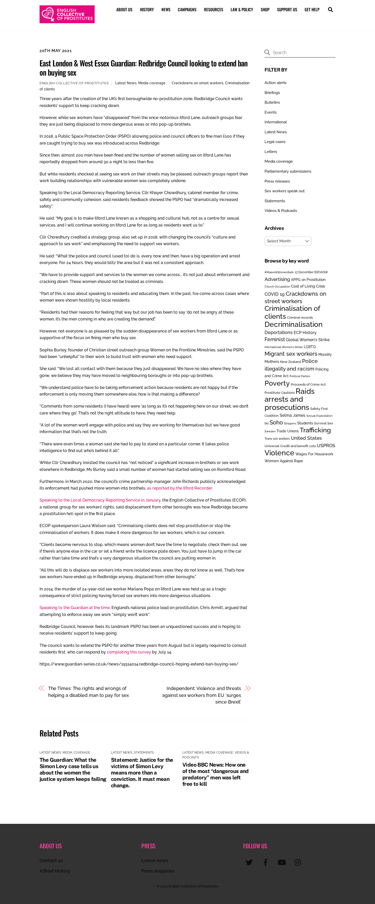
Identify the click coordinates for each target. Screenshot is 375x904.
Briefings (272, 92)
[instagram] (299, 862)
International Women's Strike (284, 347)
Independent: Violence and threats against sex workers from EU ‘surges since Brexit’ (201, 695)
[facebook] (266, 862)
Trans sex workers (277, 439)
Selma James (292, 415)
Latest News (125, 83)
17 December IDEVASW (311, 272)
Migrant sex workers (291, 353)
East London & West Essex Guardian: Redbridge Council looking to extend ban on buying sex (143, 67)
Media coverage (151, 83)
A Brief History (55, 871)
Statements (144, 752)
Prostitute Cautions (280, 392)
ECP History (305, 332)
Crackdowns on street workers (197, 83)
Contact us (51, 860)
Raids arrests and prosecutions (290, 399)
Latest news (154, 860)
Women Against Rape (284, 461)
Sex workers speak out (285, 191)
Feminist (275, 339)
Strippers (290, 423)
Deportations (279, 332)
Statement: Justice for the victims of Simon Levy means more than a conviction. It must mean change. (142, 773)
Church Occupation (277, 286)
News (165, 9)
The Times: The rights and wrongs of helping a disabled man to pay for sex (88, 692)
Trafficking (315, 430)
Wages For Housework (314, 454)
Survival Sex (323, 423)
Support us (287, 9)
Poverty (277, 383)
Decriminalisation (294, 324)
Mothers (272, 361)
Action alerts (275, 82)
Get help (312, 9)
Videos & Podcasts (281, 210)
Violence (279, 453)
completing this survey (129, 652)
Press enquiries (157, 871)
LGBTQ (310, 346)
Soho (276, 422)
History (147, 9)
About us (124, 9)
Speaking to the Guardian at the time (75, 607)
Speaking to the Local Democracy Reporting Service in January (100, 500)
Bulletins (272, 102)
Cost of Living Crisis (308, 286)
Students (305, 423)
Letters (271, 151)
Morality (325, 354)
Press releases (277, 181)
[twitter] (250, 862)
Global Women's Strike (308, 339)
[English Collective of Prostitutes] (67, 21)
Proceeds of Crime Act (308, 384)
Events (271, 112)
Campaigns (187, 9)
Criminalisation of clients (292, 312)
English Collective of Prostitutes (74, 83)
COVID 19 (275, 294)
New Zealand (290, 362)
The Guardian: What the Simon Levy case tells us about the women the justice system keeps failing (73, 769)
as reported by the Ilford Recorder (179, 488)
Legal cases (275, 141)
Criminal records (300, 317)
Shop (265, 9)
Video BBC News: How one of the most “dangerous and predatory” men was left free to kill (215, 774)
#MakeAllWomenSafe (279, 272)
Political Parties (300, 376)
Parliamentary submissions (288, 171)
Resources (213, 9)
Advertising (277, 279)
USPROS (326, 445)
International (276, 122)
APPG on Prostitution (308, 279)
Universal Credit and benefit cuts (290, 446)
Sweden (270, 431)
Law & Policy (242, 9)
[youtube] (283, 862)
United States (306, 438)
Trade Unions (288, 431)
